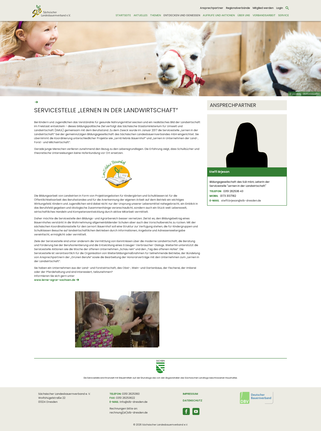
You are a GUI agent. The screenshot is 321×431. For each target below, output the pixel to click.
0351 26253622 (125, 398)
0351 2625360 (131, 394)
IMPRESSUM (190, 394)
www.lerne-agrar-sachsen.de (54, 280)
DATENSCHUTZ (192, 400)
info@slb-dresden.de (133, 402)
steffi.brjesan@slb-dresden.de (241, 200)
